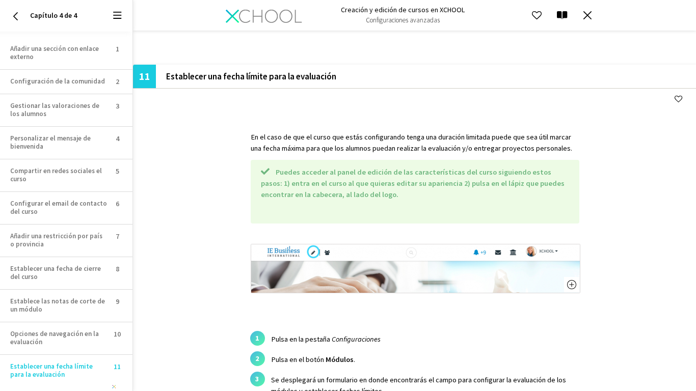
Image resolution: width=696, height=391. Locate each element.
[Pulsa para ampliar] (415, 290)
